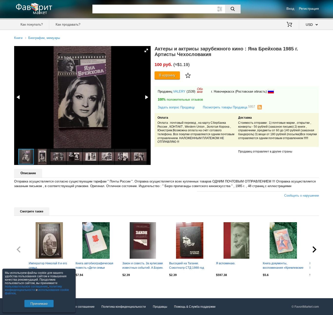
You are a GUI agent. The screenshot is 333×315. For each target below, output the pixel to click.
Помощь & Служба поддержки (194, 306)
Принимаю (39, 303)
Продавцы (160, 306)
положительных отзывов (180, 99)
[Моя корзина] (289, 25)
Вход (290, 8)
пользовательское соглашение (26, 286)
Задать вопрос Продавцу (176, 107)
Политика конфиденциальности (123, 306)
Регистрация (309, 8)
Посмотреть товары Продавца (229, 107)
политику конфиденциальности (33, 288)
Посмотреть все (25, 285)
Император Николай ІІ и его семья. (48, 265)
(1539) (190, 91)
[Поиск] (233, 9)
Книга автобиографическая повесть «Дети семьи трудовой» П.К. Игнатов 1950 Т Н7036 (96, 266)
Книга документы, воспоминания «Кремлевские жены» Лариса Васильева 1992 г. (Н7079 (283, 266)
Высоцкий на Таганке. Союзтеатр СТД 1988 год (186, 265)
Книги (18, 38)
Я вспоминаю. (225, 263)
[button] (146, 50)
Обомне (200, 90)
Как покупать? (31, 24)
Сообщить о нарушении (301, 195)
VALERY (179, 91)
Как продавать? (68, 24)
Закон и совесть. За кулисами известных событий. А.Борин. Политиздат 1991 (142, 266)
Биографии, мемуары (44, 38)
